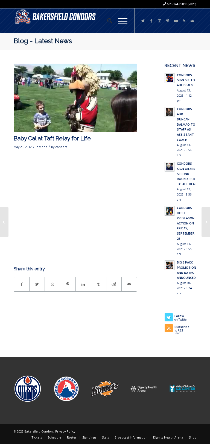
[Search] (107, 20)
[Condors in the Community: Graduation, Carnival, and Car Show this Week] (206, 222)
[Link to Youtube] (176, 21)
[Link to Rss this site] (184, 21)
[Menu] (119, 20)
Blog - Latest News (43, 41)
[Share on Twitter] (37, 284)
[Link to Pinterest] (168, 21)
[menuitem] (107, 20)
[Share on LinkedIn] (83, 284)
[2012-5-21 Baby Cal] (75, 98)
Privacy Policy (65, 431)
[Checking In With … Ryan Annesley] (4, 222)
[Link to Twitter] (143, 21)
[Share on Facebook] (21, 284)
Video (43, 147)
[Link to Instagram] (159, 21)
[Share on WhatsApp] (52, 284)
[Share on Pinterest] (67, 284)
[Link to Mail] (192, 21)
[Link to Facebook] (151, 21)
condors (61, 147)
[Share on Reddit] (113, 284)
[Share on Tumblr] (98, 284)
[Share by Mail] (129, 284)
